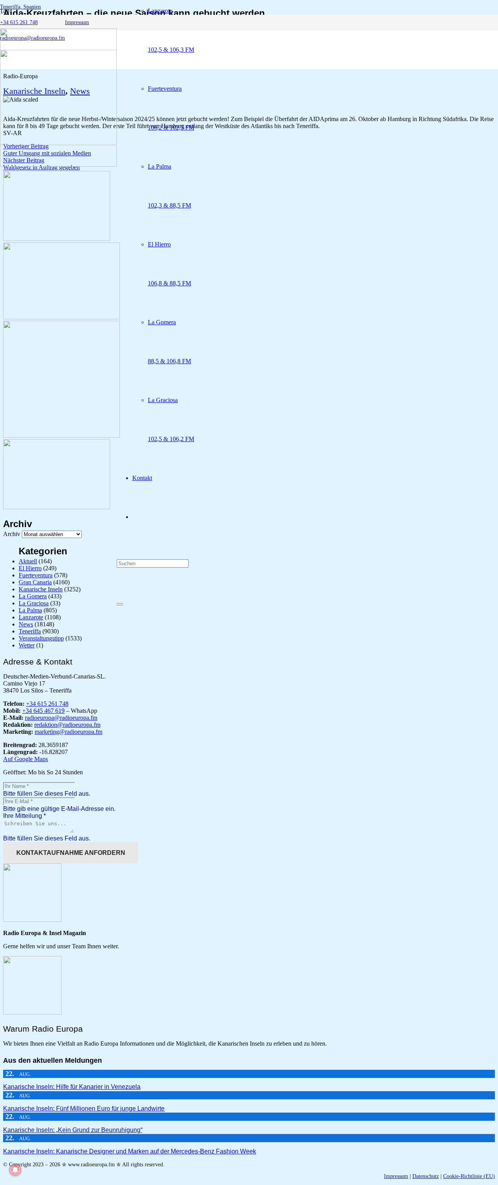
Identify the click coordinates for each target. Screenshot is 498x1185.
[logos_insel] (58, 164)
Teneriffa (30, 631)
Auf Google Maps (25, 759)
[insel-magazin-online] (56, 239)
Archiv (11, 534)
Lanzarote (31, 617)
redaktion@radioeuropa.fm (67, 724)
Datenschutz (425, 1176)
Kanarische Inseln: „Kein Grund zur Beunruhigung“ (72, 1130)
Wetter (27, 645)
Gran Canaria (35, 582)
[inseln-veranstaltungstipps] (56, 507)
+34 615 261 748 (47, 703)
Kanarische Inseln (41, 589)
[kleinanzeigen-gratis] (61, 435)
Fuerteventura (36, 575)
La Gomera (33, 596)
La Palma (30, 610)
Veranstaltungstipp (41, 638)
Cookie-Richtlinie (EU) (469, 1176)
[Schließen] (120, 604)
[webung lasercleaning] (61, 317)
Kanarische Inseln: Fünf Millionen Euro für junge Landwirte (84, 1108)
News (26, 624)
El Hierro (30, 568)
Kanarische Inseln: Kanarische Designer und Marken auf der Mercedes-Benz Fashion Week (129, 1151)
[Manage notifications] (15, 1170)
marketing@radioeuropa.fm (68, 731)
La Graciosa (34, 603)
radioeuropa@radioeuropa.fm (61, 717)
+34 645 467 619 (43, 710)
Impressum (396, 1176)
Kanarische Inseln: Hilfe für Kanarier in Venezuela (71, 1086)
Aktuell (28, 561)
